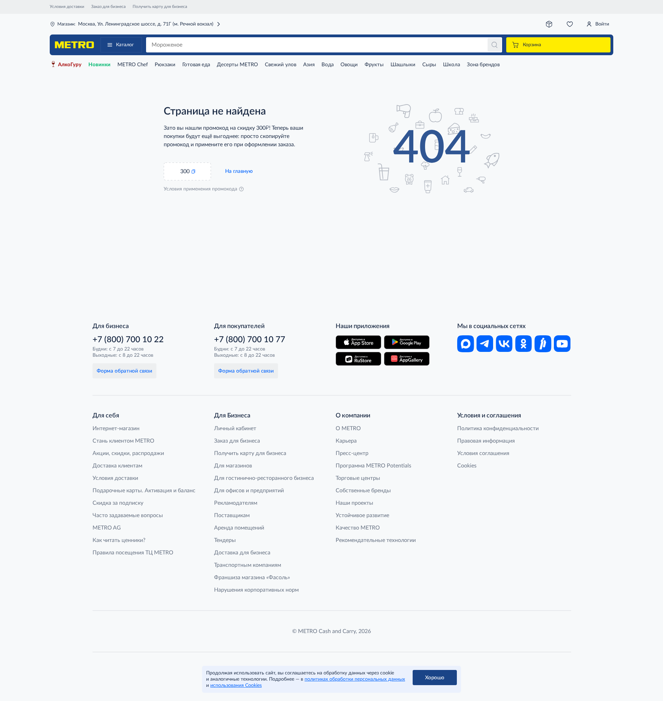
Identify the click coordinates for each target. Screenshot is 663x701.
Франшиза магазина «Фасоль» (252, 577)
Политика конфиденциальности (498, 428)
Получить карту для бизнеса (160, 6)
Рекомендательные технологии (376, 540)
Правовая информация (486, 441)
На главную (239, 171)
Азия (309, 64)
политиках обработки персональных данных (355, 679)
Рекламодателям (235, 503)
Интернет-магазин (116, 428)
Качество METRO (358, 528)
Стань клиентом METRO (123, 441)
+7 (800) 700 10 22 (128, 340)
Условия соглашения (483, 453)
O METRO (348, 428)
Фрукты (374, 64)
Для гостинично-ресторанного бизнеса (264, 478)
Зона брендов (483, 64)
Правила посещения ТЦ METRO (133, 552)
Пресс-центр (352, 453)
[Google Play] (407, 342)
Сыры (429, 64)
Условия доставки (67, 6)
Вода (327, 64)
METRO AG (107, 528)
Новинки (99, 64)
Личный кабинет (235, 428)
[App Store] (358, 342)
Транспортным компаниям (247, 565)
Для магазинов (233, 465)
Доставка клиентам (117, 465)
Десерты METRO (237, 64)
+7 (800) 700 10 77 (249, 340)
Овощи (349, 64)
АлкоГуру (69, 64)
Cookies (467, 465)
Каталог (125, 44)
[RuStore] (358, 359)
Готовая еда (196, 64)
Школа (451, 64)
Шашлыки (403, 64)
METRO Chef (132, 64)
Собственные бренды (363, 490)
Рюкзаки (165, 64)
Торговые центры (358, 478)
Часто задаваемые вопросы (128, 515)
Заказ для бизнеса (108, 6)
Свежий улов (280, 64)
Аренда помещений (239, 528)
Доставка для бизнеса (242, 552)
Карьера (346, 441)
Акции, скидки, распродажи (128, 453)
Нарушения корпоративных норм (256, 590)
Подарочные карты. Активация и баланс (144, 490)
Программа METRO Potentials (373, 465)
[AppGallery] (407, 359)
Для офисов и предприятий (249, 490)
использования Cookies (236, 685)
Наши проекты (354, 503)
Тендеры (225, 540)
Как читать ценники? (119, 540)
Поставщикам (232, 515)
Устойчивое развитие (362, 515)
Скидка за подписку (118, 503)
